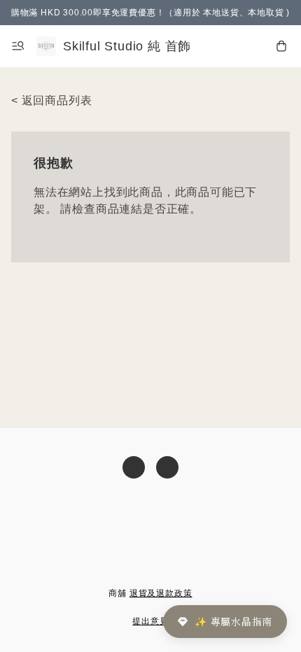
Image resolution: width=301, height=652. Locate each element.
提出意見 (150, 621)
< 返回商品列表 (51, 100)
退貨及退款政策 (161, 593)
